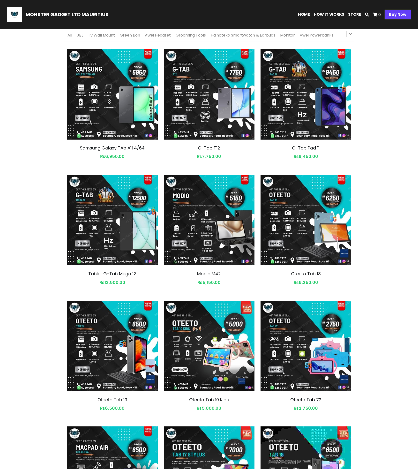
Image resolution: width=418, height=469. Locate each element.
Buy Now (397, 14)
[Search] (367, 15)
